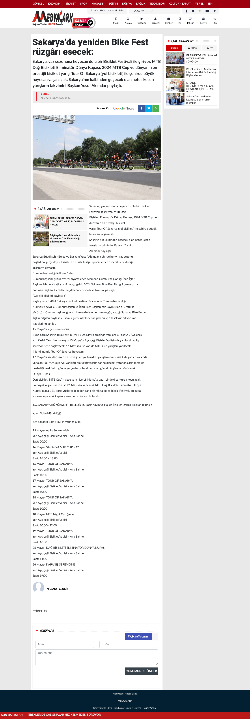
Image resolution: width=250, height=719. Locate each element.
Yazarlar (156, 23)
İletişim (190, 23)
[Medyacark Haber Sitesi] (52, 17)
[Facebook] (186, 11)
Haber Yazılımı (150, 708)
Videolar (141, 23)
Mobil (116, 23)
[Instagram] (200, 11)
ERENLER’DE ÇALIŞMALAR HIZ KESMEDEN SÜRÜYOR (64, 714)
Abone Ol (103, 108)
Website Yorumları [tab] (138, 636)
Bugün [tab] (174, 48)
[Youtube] (207, 11)
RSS (215, 23)
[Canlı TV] (83, 22)
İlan (179, 23)
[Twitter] (193, 11)
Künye (203, 23)
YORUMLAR (47, 630)
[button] (210, 4)
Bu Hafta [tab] (192, 48)
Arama (128, 23)
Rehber (169, 23)
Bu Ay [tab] (209, 48)
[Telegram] (214, 11)
